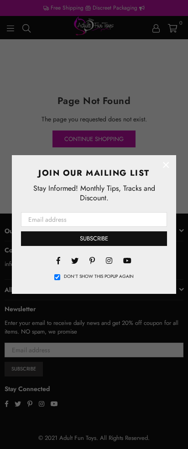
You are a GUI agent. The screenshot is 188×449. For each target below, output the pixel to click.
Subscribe (94, 238)
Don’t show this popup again (99, 276)
